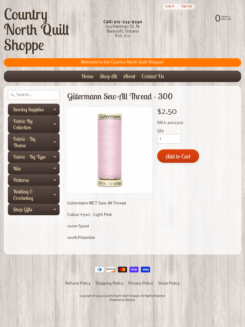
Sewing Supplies (36, 110)
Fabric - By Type (36, 158)
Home (87, 76)
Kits (36, 169)
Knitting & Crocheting (36, 195)
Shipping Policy (109, 283)
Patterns (36, 181)
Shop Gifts (36, 210)
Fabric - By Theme (36, 142)
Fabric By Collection (36, 124)
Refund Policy (78, 283)
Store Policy (169, 283)
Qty (160, 131)
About (129, 76)
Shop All (108, 76)
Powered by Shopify (122, 300)
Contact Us (153, 76)
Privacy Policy (140, 283)
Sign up (186, 6)
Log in (169, 6)
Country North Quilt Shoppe (36, 29)
